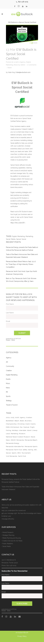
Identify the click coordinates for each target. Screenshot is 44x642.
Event (28, 424)
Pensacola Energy (12, 443)
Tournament (26, 453)
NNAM (13, 440)
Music (8, 383)
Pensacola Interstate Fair (15, 446)
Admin (23, 65)
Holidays (15, 430)
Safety (25, 450)
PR (7, 392)
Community (10, 366)
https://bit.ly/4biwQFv (17, 223)
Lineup (34, 430)
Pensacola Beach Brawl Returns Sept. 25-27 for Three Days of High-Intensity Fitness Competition (21, 264)
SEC (35, 450)
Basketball (10, 421)
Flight (32, 427)
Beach (17, 421)
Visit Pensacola (11, 456)
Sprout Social (21, 239)
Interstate (22, 430)
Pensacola (20, 440)
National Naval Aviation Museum (18, 437)
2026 (17, 417)
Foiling (8, 430)
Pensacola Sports (31, 446)
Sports (8, 396)
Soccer (8, 453)
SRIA (19, 453)
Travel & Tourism (12, 405)
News (16, 65)
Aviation (29, 417)
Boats (22, 421)
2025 (12, 417)
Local (8, 433)
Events (8, 379)
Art (7, 362)
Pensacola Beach (31, 440)
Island (29, 430)
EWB (8, 427)
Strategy (9, 400)
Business (28, 421)
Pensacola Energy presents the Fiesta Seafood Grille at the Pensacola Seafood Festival (21, 480)
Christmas (21, 424)
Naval (33, 437)
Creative (9, 370)
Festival (26, 427)
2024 (8, 417)
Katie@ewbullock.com (23, 72)
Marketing (29, 236)
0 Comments (31, 65)
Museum (22, 433)
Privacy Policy (22, 636)
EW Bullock (14, 427)
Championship (11, 424)
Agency (22, 62)
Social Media (10, 239)
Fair (21, 427)
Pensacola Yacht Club (14, 450)
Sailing (30, 450)
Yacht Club (22, 456)
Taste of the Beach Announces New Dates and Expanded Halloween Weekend (20, 488)
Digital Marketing (18, 236)
